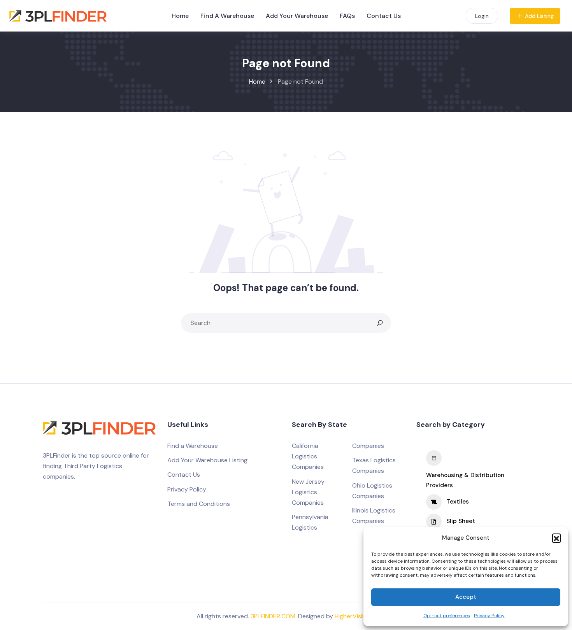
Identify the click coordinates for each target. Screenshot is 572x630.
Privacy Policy (489, 615)
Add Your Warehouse (297, 16)
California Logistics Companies (308, 456)
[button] (556, 538)
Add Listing (539, 15)
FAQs (347, 16)
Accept (465, 597)
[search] (379, 323)
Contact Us (384, 16)
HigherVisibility (355, 616)
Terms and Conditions (198, 504)
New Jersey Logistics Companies (308, 492)
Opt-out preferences (446, 615)
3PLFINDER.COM (273, 616)
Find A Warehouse (227, 16)
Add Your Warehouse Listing (207, 460)
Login (482, 15)
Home (180, 16)
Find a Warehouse (192, 446)
